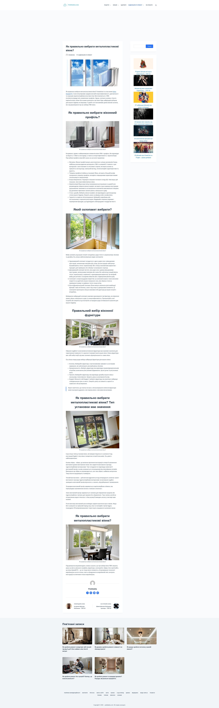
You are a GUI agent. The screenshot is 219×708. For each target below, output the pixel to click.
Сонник (119, 695)
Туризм (106, 695)
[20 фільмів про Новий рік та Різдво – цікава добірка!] (143, 147)
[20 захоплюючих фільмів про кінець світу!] (143, 130)
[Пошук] (156, 5)
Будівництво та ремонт (135, 5)
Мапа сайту (100, 692)
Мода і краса (144, 692)
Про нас (92, 692)
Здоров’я (123, 5)
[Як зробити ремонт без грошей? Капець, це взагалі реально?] (77, 665)
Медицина (135, 692)
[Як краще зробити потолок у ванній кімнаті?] (142, 636)
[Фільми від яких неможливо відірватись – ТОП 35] (143, 80)
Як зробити (149, 5)
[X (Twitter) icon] (94, 593)
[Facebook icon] (87, 593)
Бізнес (113, 692)
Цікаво (128, 692)
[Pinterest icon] (97, 593)
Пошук (149, 46)
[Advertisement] (109, 23)
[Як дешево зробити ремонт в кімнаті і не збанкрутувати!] (109, 636)
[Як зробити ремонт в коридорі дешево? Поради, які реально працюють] (109, 665)
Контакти (85, 692)
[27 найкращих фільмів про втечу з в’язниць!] (143, 97)
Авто (107, 692)
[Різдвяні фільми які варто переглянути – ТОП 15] (143, 63)
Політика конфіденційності (72, 692)
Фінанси (112, 695)
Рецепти (106, 5)
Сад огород (120, 692)
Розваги (152, 692)
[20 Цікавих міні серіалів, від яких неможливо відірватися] (143, 113)
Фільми (115, 5)
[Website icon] (91, 593)
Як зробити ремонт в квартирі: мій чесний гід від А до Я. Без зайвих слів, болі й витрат (76, 649)
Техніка (99, 695)
